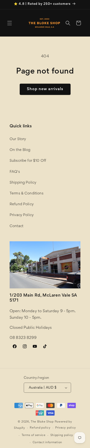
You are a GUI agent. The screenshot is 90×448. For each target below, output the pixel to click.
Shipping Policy (23, 182)
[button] (9, 23)
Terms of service (34, 435)
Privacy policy (65, 428)
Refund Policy (22, 204)
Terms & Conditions (26, 193)
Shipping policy (61, 435)
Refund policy (40, 428)
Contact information (47, 442)
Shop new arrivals (45, 89)
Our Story (18, 139)
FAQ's (15, 172)
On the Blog (20, 150)
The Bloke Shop (42, 422)
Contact (16, 226)
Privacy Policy (22, 215)
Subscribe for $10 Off (28, 160)
